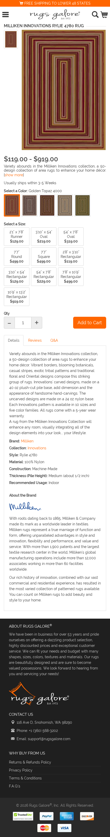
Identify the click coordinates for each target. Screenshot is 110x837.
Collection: (18, 448)
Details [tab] (13, 340)
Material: (16, 462)
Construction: (20, 469)
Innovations (37, 448)
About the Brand (22, 495)
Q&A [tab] (54, 340)
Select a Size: (15, 224)
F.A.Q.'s (14, 786)
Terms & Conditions (25, 778)
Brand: (14, 441)
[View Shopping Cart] (104, 13)
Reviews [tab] (35, 340)
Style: (14, 455)
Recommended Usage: (28, 483)
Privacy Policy (20, 770)
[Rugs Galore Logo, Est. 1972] (55, 14)
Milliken (27, 441)
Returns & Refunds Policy (30, 762)
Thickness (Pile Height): (28, 476)
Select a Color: (16, 191)
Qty (7, 313)
